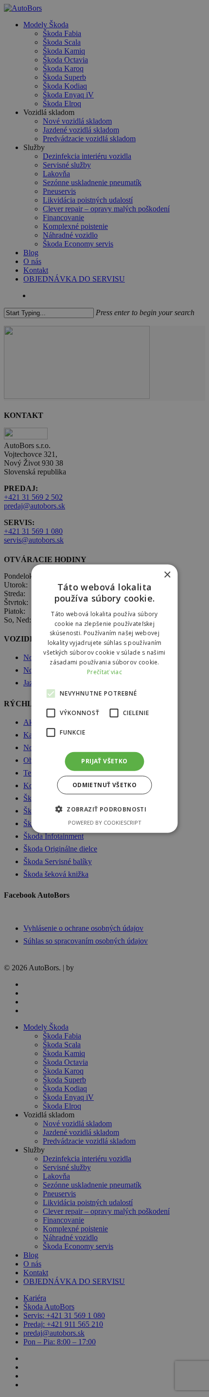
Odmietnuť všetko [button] (104, 784)
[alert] (104, 698)
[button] (104, 808)
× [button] (167, 575)
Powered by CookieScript (104, 822)
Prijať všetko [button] (104, 761)
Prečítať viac (104, 671)
